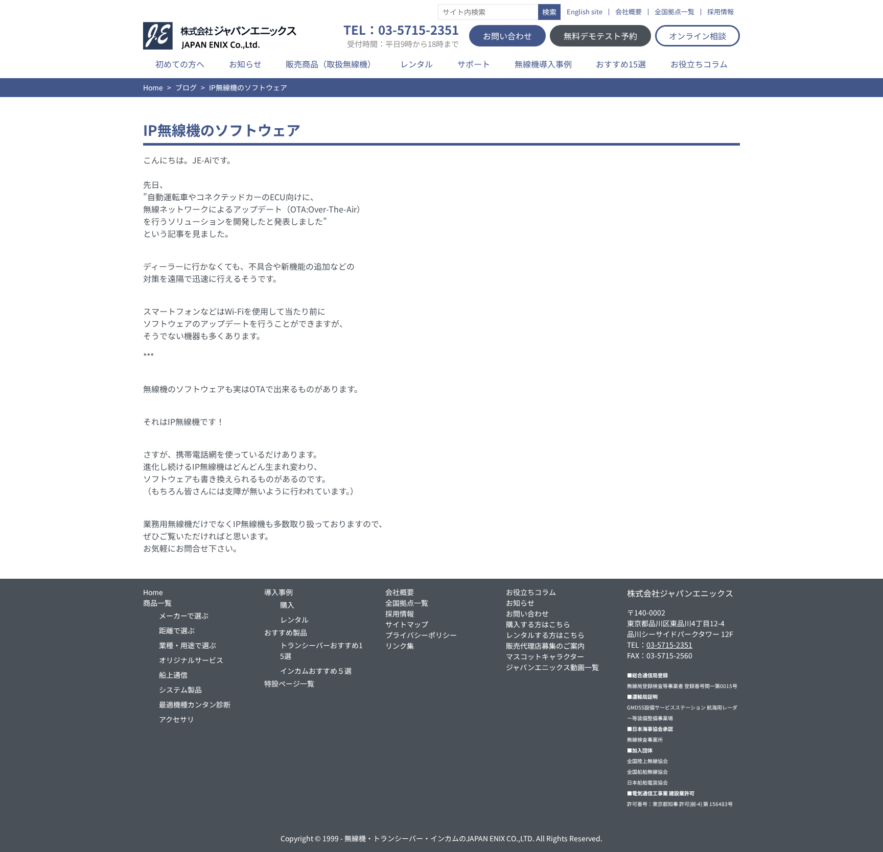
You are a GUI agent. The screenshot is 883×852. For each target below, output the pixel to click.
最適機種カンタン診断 (194, 704)
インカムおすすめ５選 (316, 671)
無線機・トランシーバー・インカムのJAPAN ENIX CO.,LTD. (439, 838)
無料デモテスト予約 (600, 36)
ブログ (186, 87)
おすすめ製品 (285, 632)
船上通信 (173, 675)
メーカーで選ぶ (183, 615)
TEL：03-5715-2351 (401, 35)
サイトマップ (406, 624)
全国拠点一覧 (674, 12)
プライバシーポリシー (421, 635)
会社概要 (628, 12)
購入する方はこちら (538, 624)
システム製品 (180, 689)
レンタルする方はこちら (545, 635)
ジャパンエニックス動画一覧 (552, 667)
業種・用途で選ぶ (187, 645)
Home (153, 87)
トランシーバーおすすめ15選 (321, 650)
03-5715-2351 (669, 645)
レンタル (416, 64)
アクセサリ (176, 719)
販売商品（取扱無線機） (331, 64)
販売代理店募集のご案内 (545, 646)
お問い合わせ (507, 36)
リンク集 (399, 646)
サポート (473, 64)
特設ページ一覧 (289, 683)
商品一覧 (157, 603)
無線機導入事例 (543, 64)
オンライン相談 (697, 36)
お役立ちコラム (699, 64)
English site (584, 12)
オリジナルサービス (191, 660)
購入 (287, 605)
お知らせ (245, 64)
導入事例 (278, 592)
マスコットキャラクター (545, 656)
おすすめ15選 (621, 64)
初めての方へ (179, 64)
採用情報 (720, 12)
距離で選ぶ (177, 630)
